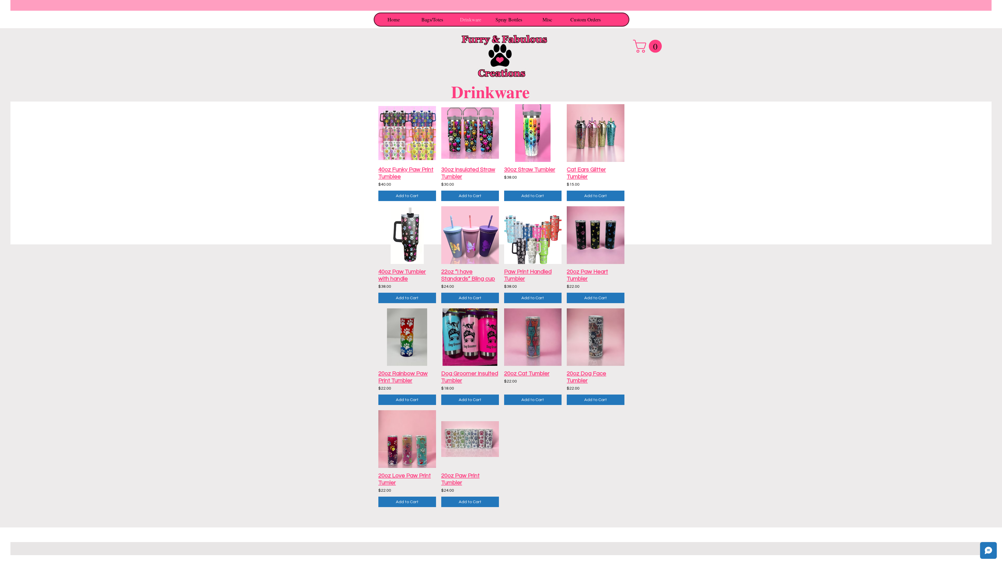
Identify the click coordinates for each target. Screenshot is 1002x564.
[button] (649, 46)
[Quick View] (407, 133)
